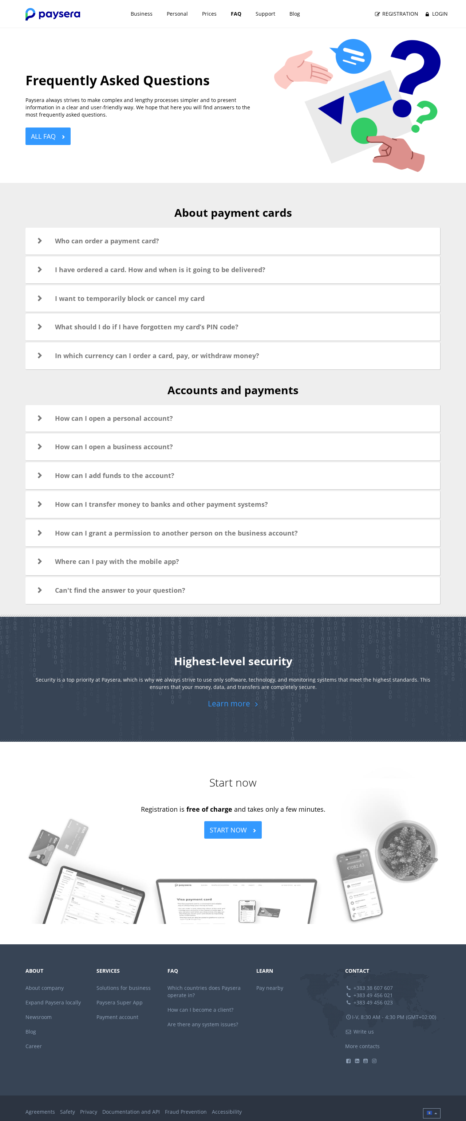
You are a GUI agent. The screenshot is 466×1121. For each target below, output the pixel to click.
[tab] (232, 241)
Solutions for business (123, 987)
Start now (229, 830)
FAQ (236, 13)
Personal (177, 13)
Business (142, 13)
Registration (399, 13)
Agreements (40, 1111)
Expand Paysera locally (53, 1002)
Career (33, 1046)
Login (439, 13)
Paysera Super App (119, 1002)
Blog (294, 13)
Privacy (88, 1111)
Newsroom (38, 1017)
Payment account (117, 1017)
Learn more (230, 703)
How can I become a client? (200, 1009)
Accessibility (227, 1111)
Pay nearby (269, 987)
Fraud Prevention (186, 1111)
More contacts (362, 1046)
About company (44, 987)
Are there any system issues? (202, 1024)
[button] (233, 241)
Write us (363, 1031)
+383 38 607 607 (372, 987)
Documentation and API (131, 1111)
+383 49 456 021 (372, 995)
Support (265, 13)
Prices (209, 13)
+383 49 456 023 (372, 1002)
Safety (67, 1111)
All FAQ (44, 136)
